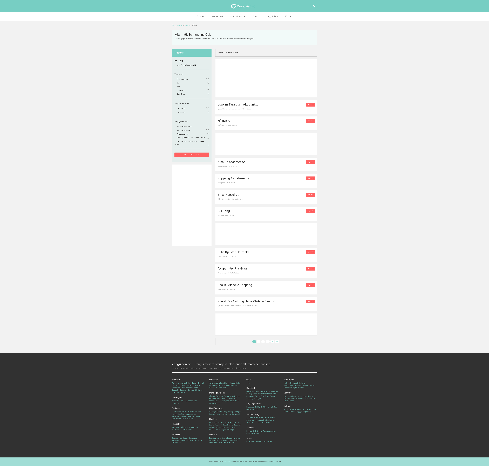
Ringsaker (175, 440)
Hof (285, 396)
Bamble (249, 431)
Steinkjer (224, 414)
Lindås (211, 388)
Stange (182, 440)
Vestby (182, 392)
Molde (234, 398)
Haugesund (273, 391)
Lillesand (189, 401)
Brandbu (212, 438)
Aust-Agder (177, 397)
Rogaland (250, 388)
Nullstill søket (191, 155)
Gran (223, 438)
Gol (187, 412)
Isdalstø (225, 385)
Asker (177, 383)
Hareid (218, 398)
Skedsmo (191, 390)
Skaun (253, 422)
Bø (254, 431)
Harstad (258, 442)
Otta (220, 440)
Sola (274, 394)
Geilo (184, 412)
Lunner (238, 438)
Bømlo (211, 385)
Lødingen (237, 425)
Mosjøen (212, 427)
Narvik (218, 427)
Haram (237, 396)
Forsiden (200, 16)
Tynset (174, 443)
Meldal (266, 418)
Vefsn (218, 430)
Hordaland (213, 379)
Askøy (211, 383)
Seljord (273, 431)
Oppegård (176, 390)
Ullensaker (176, 392)
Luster (248, 409)
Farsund (294, 383)
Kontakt (288, 16)
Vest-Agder (289, 379)
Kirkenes (184, 430)
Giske (231, 396)
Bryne (267, 396)
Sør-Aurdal (213, 443)
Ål (172, 412)
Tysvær (272, 396)
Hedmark (176, 435)
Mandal (312, 385)
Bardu (232, 422)
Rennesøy (261, 394)
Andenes (221, 422)
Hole (199, 412)
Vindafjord (257, 398)
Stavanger (250, 396)
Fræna (226, 396)
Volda (237, 401)
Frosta (219, 412)
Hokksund (193, 412)
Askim (286, 409)
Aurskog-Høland (186, 383)
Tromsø (270, 442)
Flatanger (212, 412)
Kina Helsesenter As (231, 162)
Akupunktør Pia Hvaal (233, 268)
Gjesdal (263, 391)
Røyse (184, 419)
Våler (179, 443)
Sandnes (268, 394)
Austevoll (217, 383)
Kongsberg (189, 414)
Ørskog (212, 403)
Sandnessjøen (231, 427)
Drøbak (182, 385)
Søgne (295, 388)
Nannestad (176, 388)
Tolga (195, 440)
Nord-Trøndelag (216, 408)
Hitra (261, 418)
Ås (173, 383)
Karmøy (249, 394)
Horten (299, 396)
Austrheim (225, 383)
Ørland (267, 422)
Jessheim (189, 385)
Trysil (200, 440)
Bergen (232, 383)
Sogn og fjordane (254, 403)
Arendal (175, 401)
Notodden (258, 431)
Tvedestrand (176, 403)
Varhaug (249, 398)
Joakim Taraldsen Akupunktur (239, 104)
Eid (256, 407)
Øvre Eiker (190, 419)
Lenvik (264, 442)
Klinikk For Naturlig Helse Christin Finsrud (246, 301)
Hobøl (314, 409)
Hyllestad (273, 407)
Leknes (231, 425)
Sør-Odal (189, 440)
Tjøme (286, 401)
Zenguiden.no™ (248, 461)
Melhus (272, 418)
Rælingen (183, 390)
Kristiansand (288, 385)
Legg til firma (272, 16)
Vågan (223, 430)
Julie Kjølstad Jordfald (233, 252)
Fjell (219, 385)
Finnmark (176, 424)
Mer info (310, 105)
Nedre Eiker (190, 416)
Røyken (198, 416)
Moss (286, 412)
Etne (215, 385)
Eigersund (250, 391)
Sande (292, 398)
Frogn (177, 385)
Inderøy (230, 412)
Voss (224, 388)
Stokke (307, 398)
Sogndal (255, 409)
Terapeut (187, 25)
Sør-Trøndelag (252, 414)
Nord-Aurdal (213, 440)
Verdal (237, 414)
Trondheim (260, 422)
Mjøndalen (175, 416)
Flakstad (224, 425)
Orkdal (267, 420)
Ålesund (212, 396)
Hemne (256, 418)
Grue (180, 438)
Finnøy (257, 391)
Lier (195, 414)
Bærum (195, 383)
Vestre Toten (222, 443)
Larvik (310, 396)
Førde (260, 407)
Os (216, 388)
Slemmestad (176, 419)
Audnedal (287, 383)
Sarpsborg (307, 412)
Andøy (227, 422)
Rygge (299, 412)
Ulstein (232, 401)
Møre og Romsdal (217, 393)
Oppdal (261, 420)
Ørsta (217, 403)
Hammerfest (180, 427)
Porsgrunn (267, 431)
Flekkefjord (302, 383)
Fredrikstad (300, 409)
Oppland (213, 435)
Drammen (177, 412)
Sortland (212, 430)
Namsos (212, 414)
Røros (272, 420)
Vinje (257, 433)
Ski (196, 390)
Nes (182, 388)
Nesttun (238, 383)
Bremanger (250, 407)
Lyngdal (305, 385)
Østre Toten (231, 443)
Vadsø (190, 430)
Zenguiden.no (177, 25)
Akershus (176, 379)
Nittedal (195, 388)
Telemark (250, 427)
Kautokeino (176, 430)
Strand (257, 396)
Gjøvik (218, 438)
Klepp (255, 394)
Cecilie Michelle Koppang (235, 285)
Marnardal (288, 388)
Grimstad (181, 401)
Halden (308, 409)
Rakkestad (292, 412)
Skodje (211, 401)
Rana (223, 427)
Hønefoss (181, 414)
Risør (195, 401)
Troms (249, 438)
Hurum (174, 414)
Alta (173, 427)
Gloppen (266, 407)
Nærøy (218, 414)
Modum (183, 416)
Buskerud (176, 408)
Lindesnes (297, 385)
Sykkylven (225, 401)
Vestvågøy (230, 430)
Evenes (211, 425)
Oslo (248, 379)
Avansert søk (217, 16)
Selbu (248, 422)
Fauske (217, 425)
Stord (220, 388)
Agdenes (249, 418)
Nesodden (188, 388)
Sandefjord (300, 398)
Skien (253, 433)
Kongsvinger (193, 438)
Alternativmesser (237, 16)
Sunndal (218, 401)
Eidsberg (292, 409)
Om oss (256, 16)
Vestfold (287, 393)
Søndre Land (234, 440)
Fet (173, 385)
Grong (225, 412)
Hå (267, 391)
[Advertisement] (191, 205)
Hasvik (188, 427)
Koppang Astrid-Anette (233, 178)
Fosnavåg (219, 396)
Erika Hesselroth (229, 194)
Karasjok (194, 427)
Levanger (237, 412)
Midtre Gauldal (251, 420)
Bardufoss (250, 442)
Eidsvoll (201, 383)
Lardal (305, 396)
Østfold (287, 406)
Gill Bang (224, 211)
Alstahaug (213, 422)
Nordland (213, 419)
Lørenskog (197, 385)
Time (262, 396)
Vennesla (301, 388)
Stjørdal (231, 414)
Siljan (248, 433)
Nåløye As (224, 121)
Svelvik (312, 398)
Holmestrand (291, 396)
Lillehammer (230, 438)
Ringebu (226, 440)
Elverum (175, 438)
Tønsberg (292, 401)
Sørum (200, 390)
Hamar (185, 438)
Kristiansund (227, 398)
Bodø (237, 422)
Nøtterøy (287, 398)
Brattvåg (212, 398)
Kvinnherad (232, 385)
